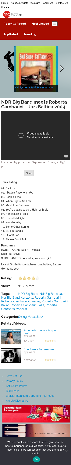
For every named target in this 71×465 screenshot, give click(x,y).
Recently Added (15, 23)
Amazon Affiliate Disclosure (25, 3)
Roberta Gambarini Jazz (27, 305)
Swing (22, 317)
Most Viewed (40, 23)
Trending (29, 34)
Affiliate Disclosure (17, 400)
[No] (66, 451)
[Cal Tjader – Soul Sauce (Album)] (36, 68)
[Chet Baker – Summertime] (11, 355)
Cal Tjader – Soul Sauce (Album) (34, 87)
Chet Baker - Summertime (39, 349)
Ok (36, 459)
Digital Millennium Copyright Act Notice (30, 395)
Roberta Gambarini (48, 297)
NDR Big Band (28, 294)
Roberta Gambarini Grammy (20, 301)
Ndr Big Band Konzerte (17, 297)
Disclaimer (12, 390)
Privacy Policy (14, 380)
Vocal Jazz (35, 317)
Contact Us (62, 3)
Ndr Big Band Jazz (52, 294)
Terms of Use (14, 376)
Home (4, 3)
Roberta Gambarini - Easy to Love (40, 332)
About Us (48, 3)
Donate (5, 7)
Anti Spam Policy (16, 385)
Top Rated (11, 34)
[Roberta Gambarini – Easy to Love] (11, 336)
